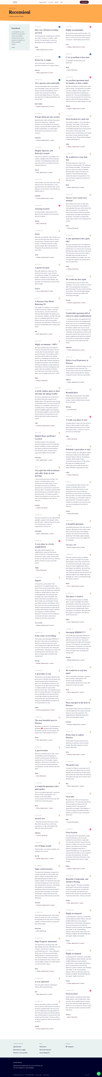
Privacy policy (38, 1075)
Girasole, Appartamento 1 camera (44, 140)
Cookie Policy (46, 1075)
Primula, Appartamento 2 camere (44, 198)
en (86, 1075)
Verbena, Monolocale (41, 380)
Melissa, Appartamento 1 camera (44, 533)
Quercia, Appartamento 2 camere (75, 547)
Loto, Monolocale (71, 409)
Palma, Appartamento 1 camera (44, 808)
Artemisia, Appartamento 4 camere (45, 425)
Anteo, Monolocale (40, 931)
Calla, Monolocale (40, 776)
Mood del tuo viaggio (19, 1050)
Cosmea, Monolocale (41, 835)
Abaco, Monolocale (40, 223)
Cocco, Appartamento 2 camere (44, 291)
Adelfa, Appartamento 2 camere (44, 49)
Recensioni (43, 1046)
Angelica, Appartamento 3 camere (44, 106)
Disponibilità (84, 2)
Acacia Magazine (45, 1053)
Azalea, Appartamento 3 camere (75, 187)
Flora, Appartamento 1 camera (43, 460)
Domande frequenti (45, 1050)
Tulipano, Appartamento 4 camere (44, 257)
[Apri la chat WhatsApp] (99, 1074)
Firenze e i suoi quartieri (20, 1053)
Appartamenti (17, 1046)
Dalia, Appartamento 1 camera (43, 172)
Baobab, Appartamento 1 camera (44, 663)
